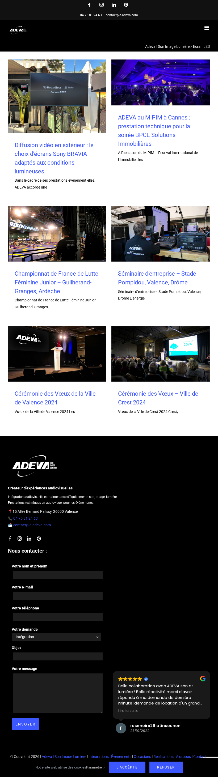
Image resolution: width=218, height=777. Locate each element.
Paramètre (94, 767)
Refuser (166, 767)
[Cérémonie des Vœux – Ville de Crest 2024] (160, 354)
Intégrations (99, 756)
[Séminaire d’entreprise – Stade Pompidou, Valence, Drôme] (160, 234)
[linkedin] (29, 538)
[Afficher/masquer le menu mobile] (207, 28)
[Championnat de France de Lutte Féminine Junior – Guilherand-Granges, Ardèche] (57, 234)
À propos (183, 756)
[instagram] (20, 538)
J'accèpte (127, 767)
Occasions (142, 756)
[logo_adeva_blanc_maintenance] (34, 454)
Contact (200, 756)
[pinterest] (39, 538)
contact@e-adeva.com (122, 15)
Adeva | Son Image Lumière (167, 46)
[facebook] (10, 538)
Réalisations (163, 756)
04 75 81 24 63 (91, 15)
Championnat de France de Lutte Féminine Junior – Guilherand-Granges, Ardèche (56, 282)
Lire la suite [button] (128, 710)
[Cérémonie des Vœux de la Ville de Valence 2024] (57, 354)
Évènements (121, 756)
